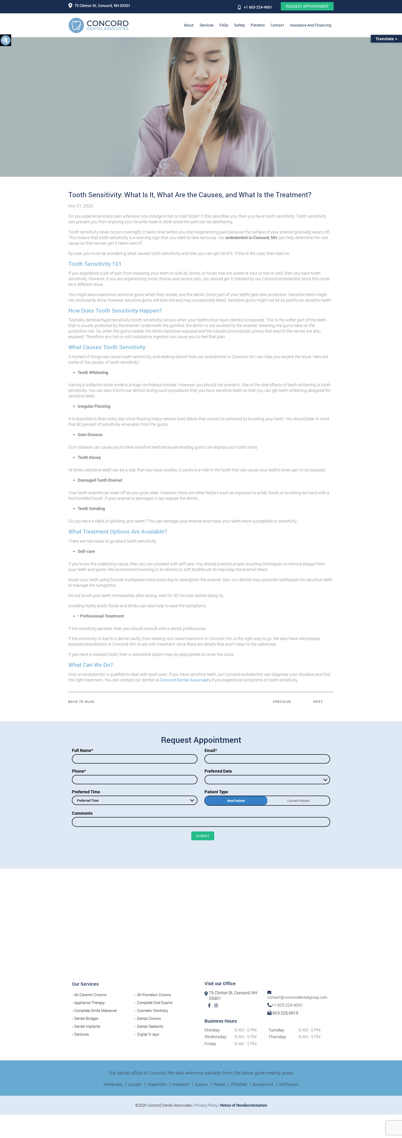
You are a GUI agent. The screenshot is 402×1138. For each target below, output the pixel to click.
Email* (210, 750)
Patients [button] (258, 25)
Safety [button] (239, 25)
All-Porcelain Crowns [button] (154, 994)
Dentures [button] (81, 1034)
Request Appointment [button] (307, 6)
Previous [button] (282, 701)
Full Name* (82, 750)
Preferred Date (218, 771)
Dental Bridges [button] (86, 1018)
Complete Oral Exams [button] (154, 1002)
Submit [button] (203, 836)
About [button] (189, 25)
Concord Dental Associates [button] (185, 680)
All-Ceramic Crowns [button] (90, 994)
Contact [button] (277, 25)
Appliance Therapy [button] (89, 1002)
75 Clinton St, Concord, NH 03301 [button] (102, 5)
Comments (82, 813)
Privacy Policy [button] (206, 1105)
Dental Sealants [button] (150, 1026)
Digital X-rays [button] (148, 1034)
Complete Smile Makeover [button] (95, 1010)
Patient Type (216, 791)
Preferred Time (86, 791)
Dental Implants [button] (87, 1026)
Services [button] (207, 25)
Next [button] (318, 701)
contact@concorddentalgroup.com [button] (297, 997)
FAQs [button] (223, 25)
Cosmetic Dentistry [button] (152, 1010)
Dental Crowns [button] (149, 1018)
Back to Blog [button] (81, 701)
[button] (5, 40)
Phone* (79, 771)
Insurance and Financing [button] (310, 25)
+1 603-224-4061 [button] (258, 7)
